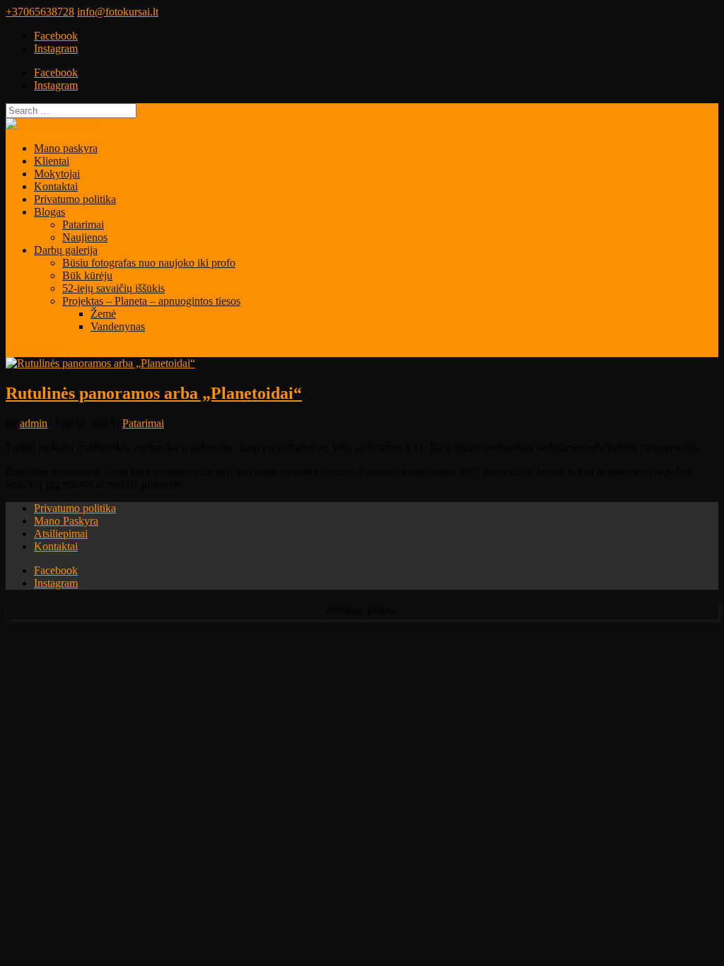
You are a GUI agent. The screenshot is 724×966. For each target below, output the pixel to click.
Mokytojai (57, 174)
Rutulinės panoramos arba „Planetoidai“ (154, 393)
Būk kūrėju (87, 275)
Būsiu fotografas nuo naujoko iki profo (148, 263)
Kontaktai (56, 186)
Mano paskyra (66, 148)
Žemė (103, 314)
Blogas (49, 212)
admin (33, 423)
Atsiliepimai (61, 534)
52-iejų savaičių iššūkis (113, 288)
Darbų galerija (66, 250)
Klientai (51, 161)
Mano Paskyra (66, 521)
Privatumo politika (75, 199)
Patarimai (83, 225)
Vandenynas (117, 326)
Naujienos (84, 237)
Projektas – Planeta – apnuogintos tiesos (151, 301)
